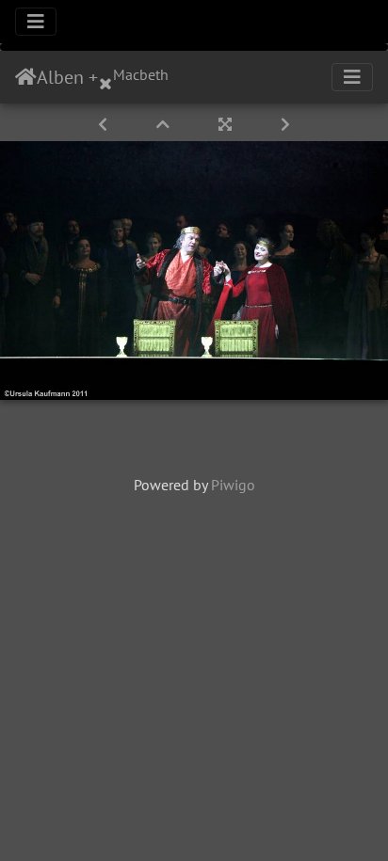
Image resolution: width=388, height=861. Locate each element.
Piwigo (233, 484)
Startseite (26, 77)
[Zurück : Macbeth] (104, 124)
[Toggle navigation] (36, 22)
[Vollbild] (227, 124)
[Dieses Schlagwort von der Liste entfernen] (105, 77)
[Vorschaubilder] (165, 124)
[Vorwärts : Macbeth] (285, 124)
